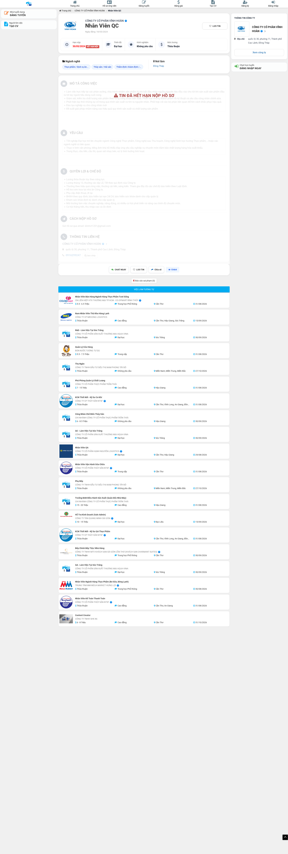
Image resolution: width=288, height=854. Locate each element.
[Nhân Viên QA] (66, 451)
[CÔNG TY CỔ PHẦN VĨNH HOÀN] (71, 26)
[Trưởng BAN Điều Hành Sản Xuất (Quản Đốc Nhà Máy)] (66, 501)
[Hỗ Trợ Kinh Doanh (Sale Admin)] (66, 514)
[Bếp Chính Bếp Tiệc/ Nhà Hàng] (66, 552)
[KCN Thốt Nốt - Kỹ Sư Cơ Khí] (66, 401)
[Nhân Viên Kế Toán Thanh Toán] (66, 602)
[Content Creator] (66, 619)
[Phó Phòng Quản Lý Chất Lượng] (66, 384)
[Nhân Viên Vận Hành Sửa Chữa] (66, 468)
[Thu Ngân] (66, 367)
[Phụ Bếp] (66, 484)
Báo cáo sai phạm (145, 280)
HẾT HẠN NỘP (92, 47)
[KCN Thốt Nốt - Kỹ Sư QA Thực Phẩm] (66, 535)
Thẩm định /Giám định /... (128, 67)
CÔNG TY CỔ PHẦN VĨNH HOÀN (90, 10)
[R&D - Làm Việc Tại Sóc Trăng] (66, 334)
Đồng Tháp (158, 66)
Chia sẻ (158, 269)
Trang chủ (66, 10)
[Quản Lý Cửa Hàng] (66, 350)
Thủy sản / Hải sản (102, 67)
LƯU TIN (216, 26)
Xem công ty (259, 52)
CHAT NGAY (120, 269)
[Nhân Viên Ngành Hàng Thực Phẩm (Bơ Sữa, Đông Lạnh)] (66, 585)
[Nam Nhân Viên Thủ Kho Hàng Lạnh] (66, 317)
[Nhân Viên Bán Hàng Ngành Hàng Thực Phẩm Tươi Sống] (66, 300)
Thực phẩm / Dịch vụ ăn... (76, 67)
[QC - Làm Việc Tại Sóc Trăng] (66, 434)
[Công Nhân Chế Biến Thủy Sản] (66, 417)
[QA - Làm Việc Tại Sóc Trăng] (66, 568)
